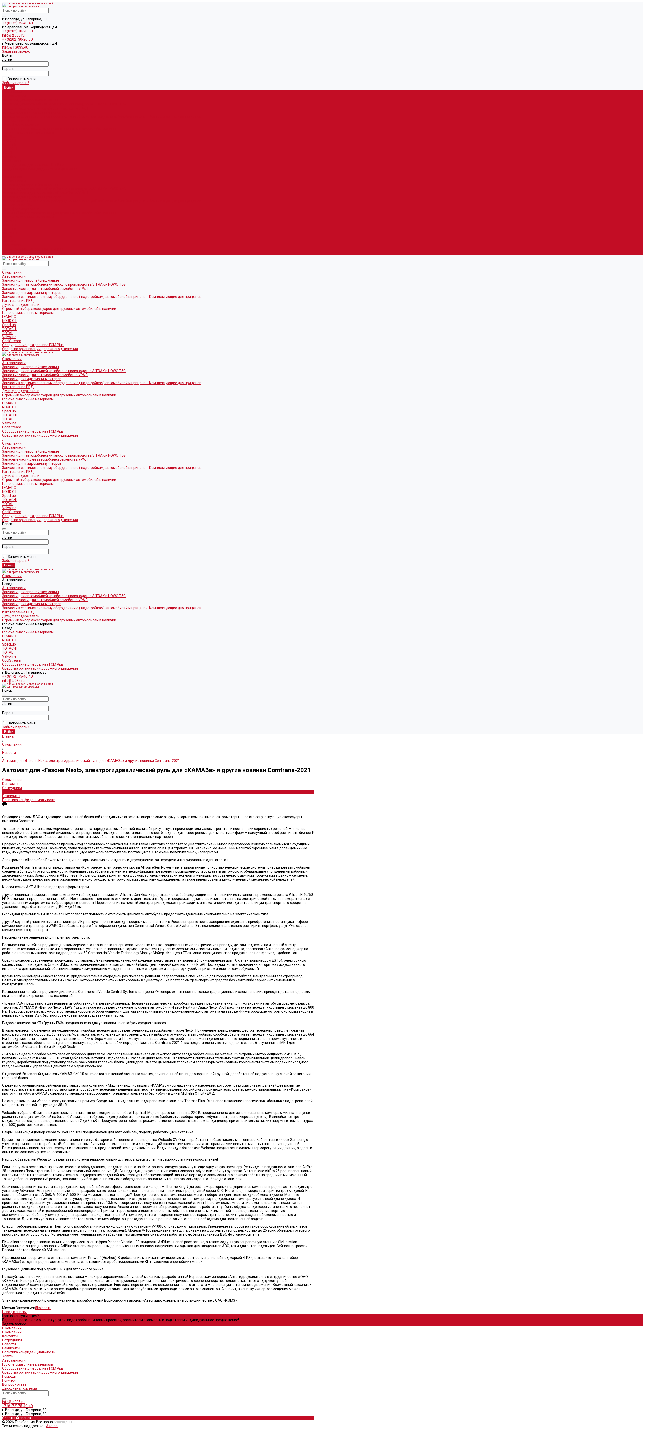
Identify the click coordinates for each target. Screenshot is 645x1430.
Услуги (7, 1356)
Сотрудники (12, 788)
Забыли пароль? (15, 83)
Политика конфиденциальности (28, 800)
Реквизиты (11, 796)
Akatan (52, 1426)
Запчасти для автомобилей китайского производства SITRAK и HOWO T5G (64, 104)
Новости (9, 792)
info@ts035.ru (13, 35)
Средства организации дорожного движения (40, 253)
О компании (12, 177)
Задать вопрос (14, 1324)
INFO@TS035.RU (15, 47)
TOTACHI (9, 149)
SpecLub (9, 144)
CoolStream (11, 161)
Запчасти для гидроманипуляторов (31, 112)
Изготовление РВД (18, 120)
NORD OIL (9, 140)
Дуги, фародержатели (20, 124)
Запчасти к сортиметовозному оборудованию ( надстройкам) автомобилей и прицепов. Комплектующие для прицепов (101, 116)
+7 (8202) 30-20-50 (17, 31)
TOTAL (7, 153)
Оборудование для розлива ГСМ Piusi (33, 249)
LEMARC (9, 136)
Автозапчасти (14, 181)
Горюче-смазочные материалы (28, 217)
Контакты (10, 784)
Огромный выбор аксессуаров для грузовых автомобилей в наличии (59, 128)
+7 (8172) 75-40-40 (17, 23)
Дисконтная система (19, 1388)
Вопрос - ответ (14, 1384)
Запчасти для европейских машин (30, 100)
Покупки (9, 1380)
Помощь (9, 1376)
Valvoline (9, 157)
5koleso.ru (43, 1308)
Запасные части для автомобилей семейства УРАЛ (45, 108)
